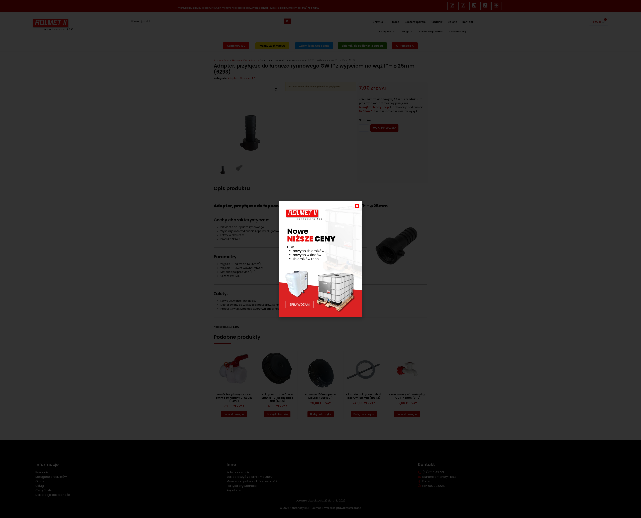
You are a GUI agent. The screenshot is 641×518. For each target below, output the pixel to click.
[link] (320, 259)
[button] (357, 206)
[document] (320, 259)
